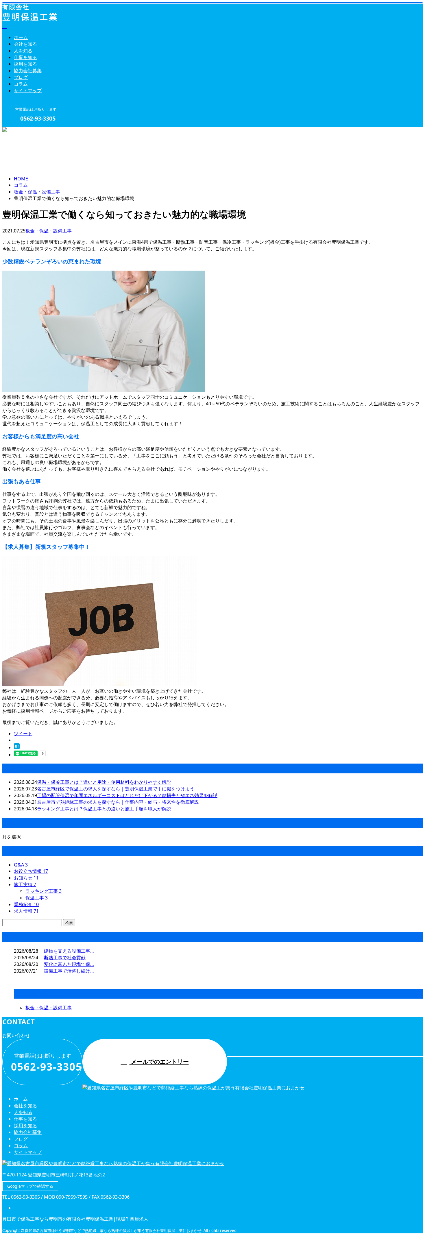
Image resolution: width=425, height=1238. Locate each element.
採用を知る (25, 64)
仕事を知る (25, 57)
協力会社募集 (28, 70)
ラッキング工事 (43, 891)
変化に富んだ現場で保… (69, 964)
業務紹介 (26, 904)
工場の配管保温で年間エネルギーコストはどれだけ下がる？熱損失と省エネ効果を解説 (127, 795)
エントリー (22, 130)
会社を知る (25, 44)
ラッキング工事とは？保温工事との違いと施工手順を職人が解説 (104, 808)
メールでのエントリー (159, 1061)
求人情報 (26, 911)
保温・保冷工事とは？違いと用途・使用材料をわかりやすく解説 (104, 782)
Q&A (21, 865)
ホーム (21, 37)
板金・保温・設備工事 (37, 192)
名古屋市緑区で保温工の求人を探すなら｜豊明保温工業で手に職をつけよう (115, 789)
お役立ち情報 (31, 871)
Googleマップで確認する (30, 1186)
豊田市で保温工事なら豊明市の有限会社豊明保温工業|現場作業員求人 (75, 1219)
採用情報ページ (37, 711)
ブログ (21, 77)
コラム (21, 84)
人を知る (23, 50)
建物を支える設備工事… (69, 951)
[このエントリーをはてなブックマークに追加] (17, 747)
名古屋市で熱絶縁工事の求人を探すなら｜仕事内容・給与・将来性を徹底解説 (118, 802)
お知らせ (26, 878)
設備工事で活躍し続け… (69, 971)
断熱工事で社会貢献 (65, 957)
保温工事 (36, 898)
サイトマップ (28, 90)
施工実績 (25, 884)
